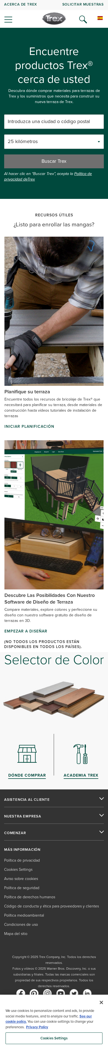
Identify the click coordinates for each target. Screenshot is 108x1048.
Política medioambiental (24, 915)
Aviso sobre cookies (21, 879)
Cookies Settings (54, 1038)
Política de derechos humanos (29, 897)
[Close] (101, 1002)
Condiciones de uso (21, 924)
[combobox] (54, 141)
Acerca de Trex (20, 4)
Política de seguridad (21, 888)
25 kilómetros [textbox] (23, 141)
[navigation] (54, 14)
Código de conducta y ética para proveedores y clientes (51, 906)
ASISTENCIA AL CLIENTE (27, 799)
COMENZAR (15, 833)
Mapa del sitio (15, 934)
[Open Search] (83, 19)
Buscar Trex (54, 161)
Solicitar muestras (83, 4)
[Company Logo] (54, 18)
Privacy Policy (37, 1027)
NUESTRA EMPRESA (22, 816)
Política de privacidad (22, 860)
